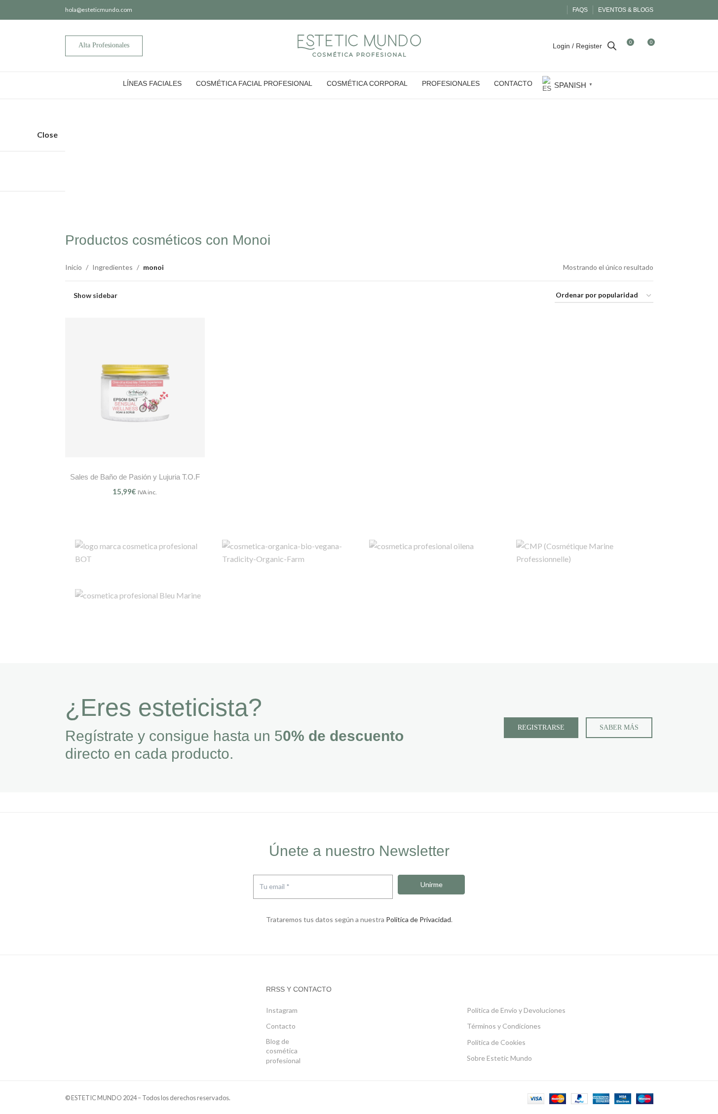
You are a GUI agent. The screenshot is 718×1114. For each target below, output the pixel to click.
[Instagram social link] (543, 9)
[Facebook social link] (531, 9)
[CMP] (579, 554)
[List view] (478, 296)
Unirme (431, 884)
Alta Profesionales (103, 45)
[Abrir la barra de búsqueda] (612, 45)
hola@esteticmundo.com (98, 9)
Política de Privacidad (418, 919)
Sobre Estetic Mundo (499, 1058)
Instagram (282, 1010)
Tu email (274, 887)
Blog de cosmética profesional (283, 1051)
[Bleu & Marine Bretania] (138, 604)
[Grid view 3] (515, 296)
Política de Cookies (496, 1042)
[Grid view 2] (497, 296)
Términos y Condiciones (504, 1026)
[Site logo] (359, 44)
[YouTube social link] (555, 9)
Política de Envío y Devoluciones (516, 1010)
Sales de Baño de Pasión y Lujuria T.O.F (135, 477)
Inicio (73, 267)
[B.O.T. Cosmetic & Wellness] (138, 554)
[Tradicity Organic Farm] (285, 554)
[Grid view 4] (534, 296)
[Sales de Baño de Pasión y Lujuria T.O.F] (135, 387)
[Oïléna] (432, 554)
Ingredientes (112, 267)
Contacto (281, 1026)
